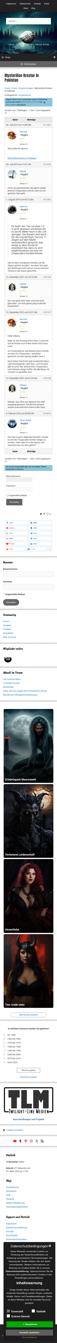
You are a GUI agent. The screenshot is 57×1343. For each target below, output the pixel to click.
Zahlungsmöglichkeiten (17, 1207)
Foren (14, 88)
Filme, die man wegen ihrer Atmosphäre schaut (25, 691)
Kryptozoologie (26, 88)
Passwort (7, 581)
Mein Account (9, 637)
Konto (46, 4)
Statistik (41, 1311)
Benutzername (10, 569)
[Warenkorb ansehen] (54, 57)
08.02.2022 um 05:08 (30, 102)
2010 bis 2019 (14, 1058)
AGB (8, 1195)
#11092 (47, 199)
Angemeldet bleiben (18, 495)
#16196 (47, 277)
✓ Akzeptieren (30, 1324)
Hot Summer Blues (12, 679)
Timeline (7, 629)
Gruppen (7, 625)
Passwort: (11, 486)
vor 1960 (11, 1035)
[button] (16, 522)
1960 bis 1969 (14, 1039)
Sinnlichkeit (8, 687)
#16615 (47, 413)
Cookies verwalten (14, 1130)
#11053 (47, 164)
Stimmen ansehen (28, 1077)
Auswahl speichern (29, 1332)
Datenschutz (25, 4)
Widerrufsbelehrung (15, 1203)
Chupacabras (24, 95)
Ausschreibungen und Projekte (28, 1119)
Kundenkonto (12, 1187)
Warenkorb (11, 1191)
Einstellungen (21, 1278)
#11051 (47, 125)
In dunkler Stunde (11, 683)
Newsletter (8, 633)
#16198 (47, 378)
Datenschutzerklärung (16, 1227)
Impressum (11, 4)
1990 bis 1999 (14, 1050)
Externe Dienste (20, 1316)
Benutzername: (13, 476)
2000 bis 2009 (14, 1054)
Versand (10, 1199)
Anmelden (14, 502)
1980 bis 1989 (14, 1046)
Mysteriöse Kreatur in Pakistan (22, 158)
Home (7, 88)
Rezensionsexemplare (16, 1239)
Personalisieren (29, 1337)
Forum (6, 621)
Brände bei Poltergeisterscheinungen (20, 695)
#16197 (47, 312)
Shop (25, 8)
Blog (33, 8)
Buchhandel (11, 1235)
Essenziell (17, 1311)
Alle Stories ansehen (28, 1015)
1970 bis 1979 (14, 1043)
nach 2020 (12, 1062)
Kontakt (37, 4)
